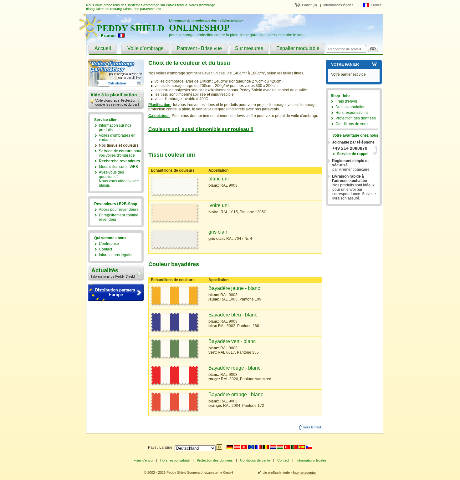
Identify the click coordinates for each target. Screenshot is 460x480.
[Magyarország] (280, 447)
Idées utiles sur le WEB (118, 166)
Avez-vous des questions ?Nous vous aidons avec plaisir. (119, 179)
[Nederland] (273, 447)
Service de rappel (352, 154)
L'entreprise (109, 243)
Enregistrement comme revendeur (118, 217)
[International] (251, 447)
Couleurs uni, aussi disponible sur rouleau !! (200, 129)
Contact (105, 249)
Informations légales (338, 5)
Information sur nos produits (115, 127)
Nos (119, 145)
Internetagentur (304, 472)
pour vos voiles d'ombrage (120, 153)
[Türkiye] (287, 447)
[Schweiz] (244, 447)
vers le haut (312, 427)
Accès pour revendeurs (118, 209)
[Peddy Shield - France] (125, 38)
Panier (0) (309, 5)
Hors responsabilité (352, 112)
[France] (258, 447)
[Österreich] (237, 447)
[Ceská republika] (309, 447)
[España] (302, 447)
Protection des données (355, 118)
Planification (159, 105)
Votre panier (345, 64)
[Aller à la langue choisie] (219, 448)
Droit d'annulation (350, 107)
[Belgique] (266, 447)
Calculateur (159, 116)
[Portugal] (294, 447)
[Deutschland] (230, 447)
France (376, 5)
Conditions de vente (352, 124)
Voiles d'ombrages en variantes (117, 137)
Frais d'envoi (346, 101)
